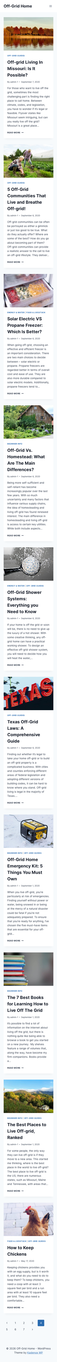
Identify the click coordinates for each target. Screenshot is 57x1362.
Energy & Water (15, 312)
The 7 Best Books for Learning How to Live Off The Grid (27, 1004)
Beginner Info (14, 444)
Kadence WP (35, 1352)
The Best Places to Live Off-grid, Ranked (26, 1131)
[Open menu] (50, 6)
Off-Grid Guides (16, 55)
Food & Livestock (35, 312)
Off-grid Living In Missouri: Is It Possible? (25, 69)
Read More (15, 132)
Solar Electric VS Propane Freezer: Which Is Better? (25, 325)
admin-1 (14, 82)
